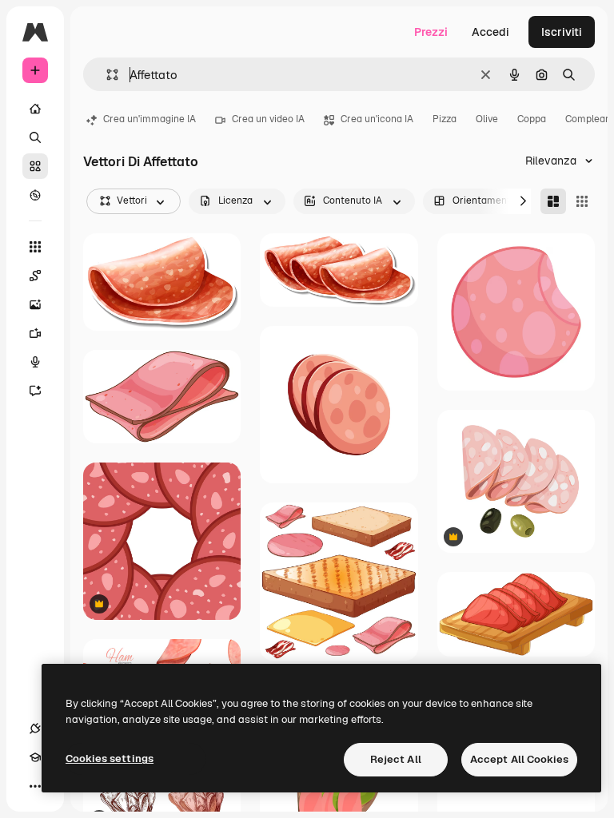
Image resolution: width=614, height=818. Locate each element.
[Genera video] (35, 333)
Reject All (395, 759)
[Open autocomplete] (106, 75)
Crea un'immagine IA (149, 119)
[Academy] (35, 757)
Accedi (490, 32)
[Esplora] (35, 195)
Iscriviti (561, 32)
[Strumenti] (35, 247)
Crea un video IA (268, 119)
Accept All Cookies (519, 759)
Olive (487, 119)
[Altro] (35, 786)
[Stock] (35, 166)
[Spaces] (35, 275)
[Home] (35, 108)
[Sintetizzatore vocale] (35, 362)
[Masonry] (553, 201)
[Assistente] (35, 390)
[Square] (582, 201)
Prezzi (431, 32)
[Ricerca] (35, 137)
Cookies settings (110, 758)
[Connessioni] (35, 728)
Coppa (531, 119)
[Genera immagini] (35, 304)
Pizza (445, 119)
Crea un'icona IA (377, 119)
